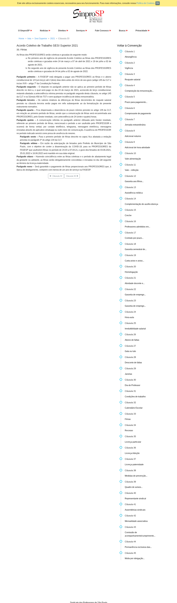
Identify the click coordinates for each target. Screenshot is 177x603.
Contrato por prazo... (134, 238)
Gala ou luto (130, 351)
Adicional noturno (133, 136)
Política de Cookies (145, 3)
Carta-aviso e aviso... (134, 261)
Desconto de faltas (133, 362)
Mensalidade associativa (136, 521)
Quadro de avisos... (134, 487)
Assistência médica (134, 193)
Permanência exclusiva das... (138, 547)
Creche (128, 215)
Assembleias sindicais (135, 510)
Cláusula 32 (56, 176)
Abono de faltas (132, 340)
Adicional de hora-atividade (137, 147)
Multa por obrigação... (135, 558)
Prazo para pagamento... (136, 102)
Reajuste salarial (132, 79)
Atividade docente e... (135, 283)
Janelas (128, 374)
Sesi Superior (40, 38)
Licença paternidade (134, 464)
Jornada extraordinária (135, 125)
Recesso (129, 430)
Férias (128, 419)
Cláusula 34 (71, 176)
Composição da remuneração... (139, 91)
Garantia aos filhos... (134, 181)
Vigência (129, 68)
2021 (52, 38)
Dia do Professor (132, 385)
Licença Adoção (132, 453)
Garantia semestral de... (136, 249)
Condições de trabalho (135, 396)
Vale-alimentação (133, 159)
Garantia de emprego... (135, 295)
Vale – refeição (132, 170)
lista (29, 38)
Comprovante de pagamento (138, 113)
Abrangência (131, 57)
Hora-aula (129, 317)
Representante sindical (135, 498)
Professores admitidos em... (137, 227)
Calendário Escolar (134, 408)
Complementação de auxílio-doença (141, 204)
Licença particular (133, 442)
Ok (157, 3)
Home (21, 38)
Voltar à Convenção (129, 45)
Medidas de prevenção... (136, 476)
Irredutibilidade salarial (135, 329)
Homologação (131, 272)
